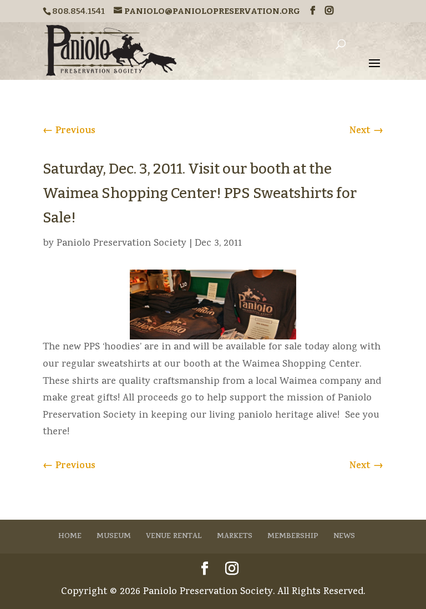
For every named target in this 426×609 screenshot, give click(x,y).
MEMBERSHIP (292, 536)
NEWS (344, 536)
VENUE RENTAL (174, 536)
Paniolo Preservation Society (121, 243)
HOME (70, 536)
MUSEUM (114, 536)
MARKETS (234, 536)
